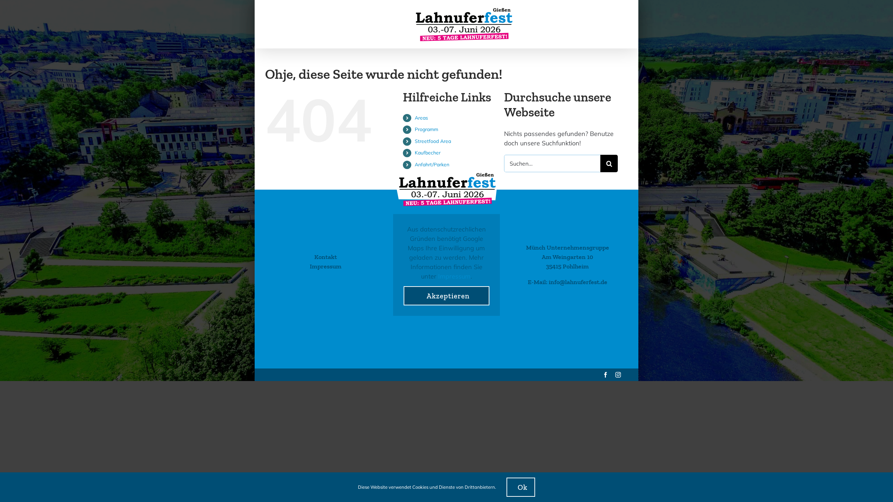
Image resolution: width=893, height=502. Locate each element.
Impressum (454, 276)
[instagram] (618, 375)
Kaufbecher (428, 153)
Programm (426, 129)
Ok (522, 487)
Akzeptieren (448, 295)
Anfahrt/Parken (432, 164)
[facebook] (605, 375)
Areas (421, 118)
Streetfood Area (433, 141)
